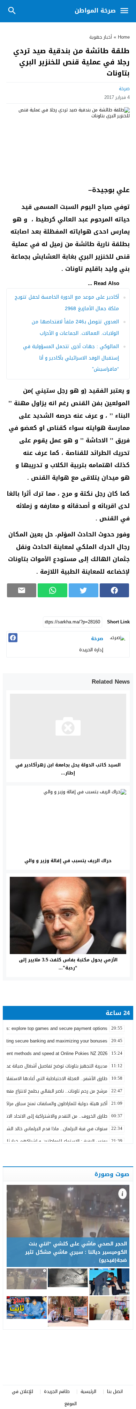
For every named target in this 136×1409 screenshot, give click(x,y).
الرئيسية (88, 1391)
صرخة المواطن (95, 10)
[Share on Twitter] (83, 590)
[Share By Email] (22, 590)
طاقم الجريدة (57, 1391)
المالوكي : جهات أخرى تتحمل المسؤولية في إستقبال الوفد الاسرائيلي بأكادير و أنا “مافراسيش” (71, 358)
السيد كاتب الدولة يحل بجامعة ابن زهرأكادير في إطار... (68, 769)
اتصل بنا (115, 1391)
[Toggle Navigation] (126, 11)
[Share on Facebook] (114, 590)
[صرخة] (117, 643)
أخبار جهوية (100, 37)
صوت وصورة (112, 1174)
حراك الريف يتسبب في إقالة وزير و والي (68, 860)
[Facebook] (12, 637)
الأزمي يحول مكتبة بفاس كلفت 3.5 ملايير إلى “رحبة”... (68, 963)
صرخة (124, 88)
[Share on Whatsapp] (52, 590)
